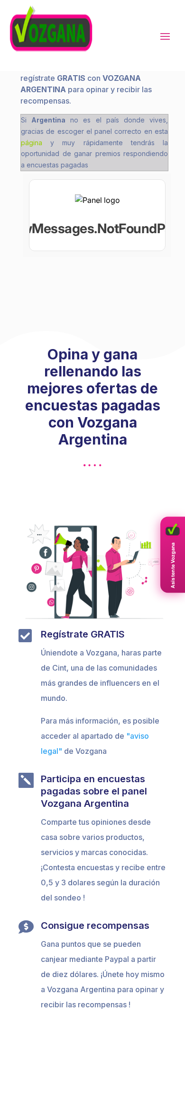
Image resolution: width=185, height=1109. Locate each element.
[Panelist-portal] (97, 215)
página (31, 143)
